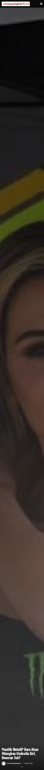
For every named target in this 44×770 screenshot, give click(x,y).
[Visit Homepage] (16, 4)
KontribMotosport (14, 763)
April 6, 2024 (29, 763)
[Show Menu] (41, 4)
